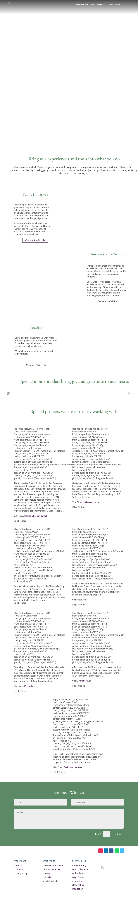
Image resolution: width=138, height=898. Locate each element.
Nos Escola (82, 599)
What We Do (96, 5)
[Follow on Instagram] (100, 850)
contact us (19, 869)
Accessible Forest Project (34, 515)
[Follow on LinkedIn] (106, 850)
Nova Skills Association (88, 502)
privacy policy (20, 873)
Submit (118, 834)
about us (18, 865)
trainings (47, 873)
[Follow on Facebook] (111, 850)
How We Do (113, 5)
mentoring (77, 881)
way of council (79, 877)
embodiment (78, 873)
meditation (77, 888)
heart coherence (80, 869)
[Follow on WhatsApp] (117, 850)
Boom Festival (84, 680)
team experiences (51, 869)
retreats (47, 877)
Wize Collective (26, 686)
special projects (50, 881)
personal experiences (53, 865)
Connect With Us (35, 240)
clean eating (78, 884)
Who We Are (81, 5)
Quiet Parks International (70, 767)
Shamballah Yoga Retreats (32, 600)
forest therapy (79, 865)
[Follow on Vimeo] (122, 850)
